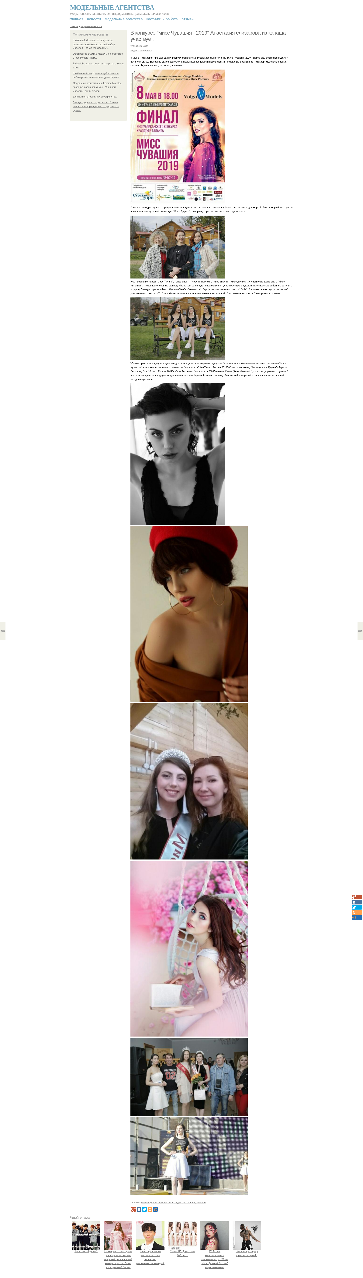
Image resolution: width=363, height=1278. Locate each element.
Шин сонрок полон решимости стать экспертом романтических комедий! (150, 1257)
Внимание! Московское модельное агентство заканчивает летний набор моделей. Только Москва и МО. (94, 44)
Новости (94, 19)
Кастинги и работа (162, 19)
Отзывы (188, 19)
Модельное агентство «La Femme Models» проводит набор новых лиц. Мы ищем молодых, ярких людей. (97, 87)
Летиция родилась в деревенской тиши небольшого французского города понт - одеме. (96, 106)
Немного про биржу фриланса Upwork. (247, 1253)
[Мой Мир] (155, 1209)
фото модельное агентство (182, 1202)
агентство (201, 1202)
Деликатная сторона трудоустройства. (95, 96)
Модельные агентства (112, 7)
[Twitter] (144, 1209)
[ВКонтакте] (139, 1209)
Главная (76, 19)
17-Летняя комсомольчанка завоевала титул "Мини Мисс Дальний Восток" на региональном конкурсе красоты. (214, 1261)
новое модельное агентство (154, 1202)
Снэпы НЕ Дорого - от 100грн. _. (182, 1253)
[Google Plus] (133, 1209)
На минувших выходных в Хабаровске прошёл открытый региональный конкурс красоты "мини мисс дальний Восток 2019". (118, 1261)
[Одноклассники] (150, 1209)
